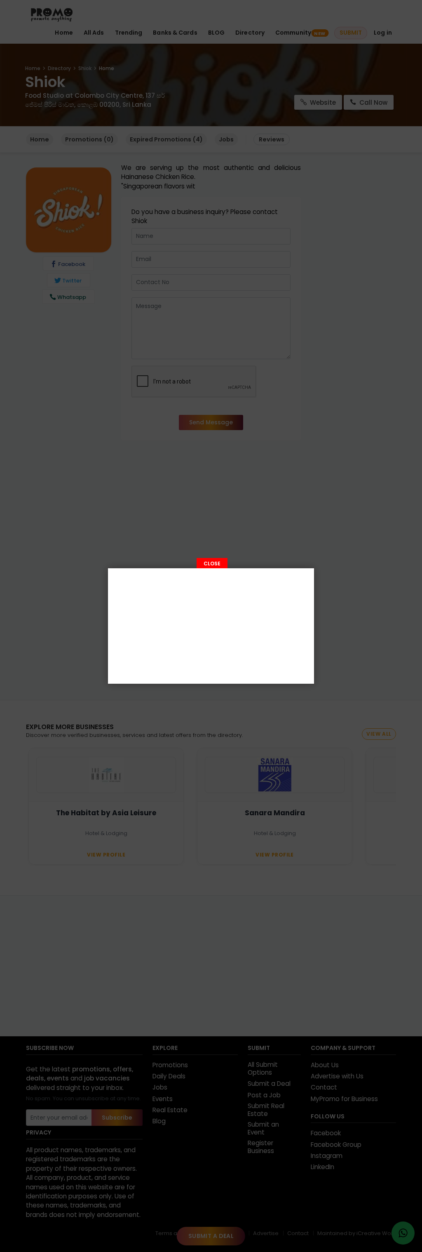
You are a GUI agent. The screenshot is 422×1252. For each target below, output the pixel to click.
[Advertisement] (211, 626)
